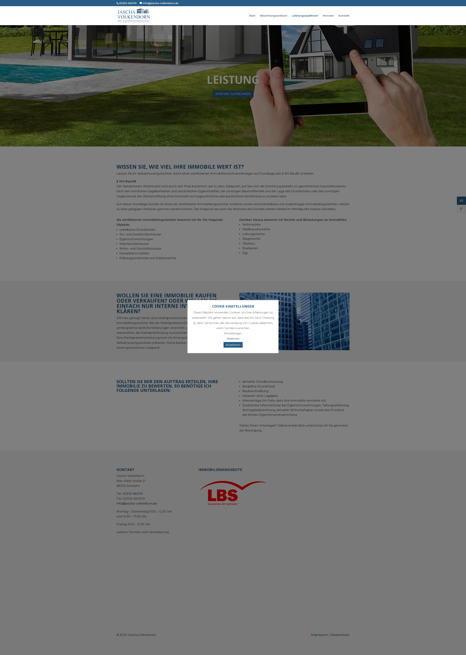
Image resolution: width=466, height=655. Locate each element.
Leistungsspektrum (305, 15)
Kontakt (344, 15)
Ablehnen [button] (233, 338)
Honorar (328, 15)
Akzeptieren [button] (233, 344)
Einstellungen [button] (233, 333)
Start (252, 15)
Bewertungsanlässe (273, 15)
